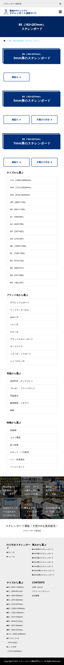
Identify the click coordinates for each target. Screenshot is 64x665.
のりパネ (14, 331)
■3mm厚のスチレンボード (42, 558)
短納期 (13, 430)
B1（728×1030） (18, 253)
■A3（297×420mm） (15, 600)
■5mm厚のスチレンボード (42, 562)
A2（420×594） (17, 224)
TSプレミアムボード (19, 302)
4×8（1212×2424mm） (21, 187)
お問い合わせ (37, 587)
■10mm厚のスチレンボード (43, 570)
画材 (12, 410)
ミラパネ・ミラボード (20, 353)
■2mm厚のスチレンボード (42, 553)
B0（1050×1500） (19, 246)
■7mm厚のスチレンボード (42, 566)
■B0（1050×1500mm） (16, 608)
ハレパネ (14, 324)
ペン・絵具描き (17, 459)
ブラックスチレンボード (21, 339)
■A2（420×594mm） (15, 595)
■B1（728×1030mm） (16, 612)
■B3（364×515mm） (15, 621)
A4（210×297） (17, 238)
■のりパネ (11, 552)
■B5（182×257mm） (15, 630)
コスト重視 (15, 437)
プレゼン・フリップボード (22, 388)
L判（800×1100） (18, 202)
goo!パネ (14, 317)
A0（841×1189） (18, 209)
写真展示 (14, 395)
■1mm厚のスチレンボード (42, 549)
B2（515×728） (17, 260)
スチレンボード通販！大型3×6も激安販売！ (32, 526)
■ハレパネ (11, 556)
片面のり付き (44, 119)
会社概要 (35, 595)
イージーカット (17, 466)
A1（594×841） (17, 216)
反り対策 (14, 444)
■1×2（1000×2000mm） (17, 634)
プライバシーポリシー (41, 591)
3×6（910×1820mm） (20, 194)
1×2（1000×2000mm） (21, 180)
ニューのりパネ (17, 361)
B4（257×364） (17, 275)
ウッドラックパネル (19, 309)
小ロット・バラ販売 (19, 452)
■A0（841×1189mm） (16, 587)
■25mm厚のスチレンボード (43, 575)
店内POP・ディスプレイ (21, 381)
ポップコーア (16, 346)
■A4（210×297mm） (15, 604)
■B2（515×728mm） (15, 617)
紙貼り (16, 77)
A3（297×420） (17, 231)
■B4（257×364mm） (15, 625)
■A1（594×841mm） (15, 591)
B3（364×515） (17, 267)
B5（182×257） (17, 282)
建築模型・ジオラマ (19, 402)
